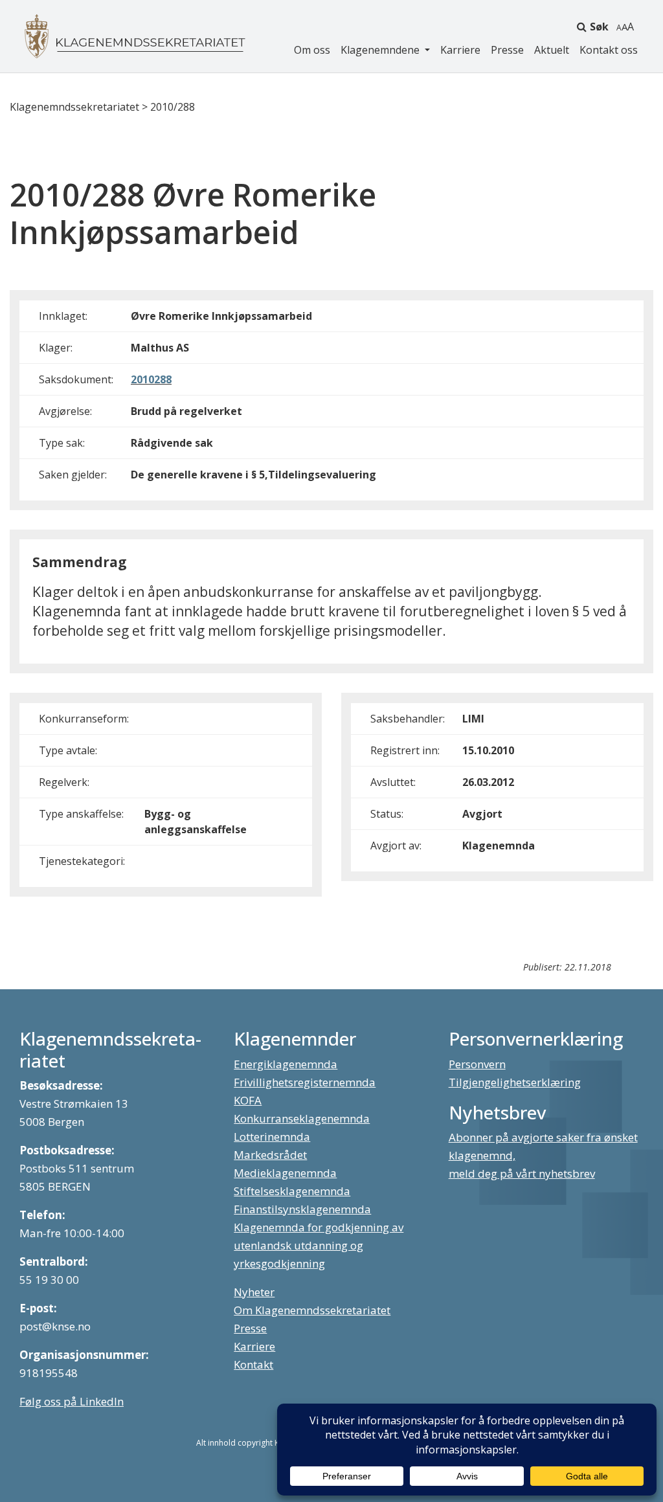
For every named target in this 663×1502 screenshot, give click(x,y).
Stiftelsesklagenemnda (292, 1190)
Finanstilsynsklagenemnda (302, 1209)
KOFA (248, 1100)
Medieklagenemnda (285, 1172)
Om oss (312, 50)
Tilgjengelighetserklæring (515, 1082)
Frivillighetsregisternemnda (305, 1082)
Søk (599, 26)
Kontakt (253, 1364)
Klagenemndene (381, 50)
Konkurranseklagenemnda (302, 1118)
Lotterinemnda (272, 1136)
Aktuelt (551, 50)
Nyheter (254, 1291)
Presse (507, 50)
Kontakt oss (608, 50)
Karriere (460, 50)
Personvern (477, 1064)
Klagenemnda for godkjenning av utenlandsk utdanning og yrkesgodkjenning (318, 1245)
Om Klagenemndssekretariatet (312, 1310)
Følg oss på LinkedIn (71, 1401)
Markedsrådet (270, 1154)
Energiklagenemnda (285, 1064)
